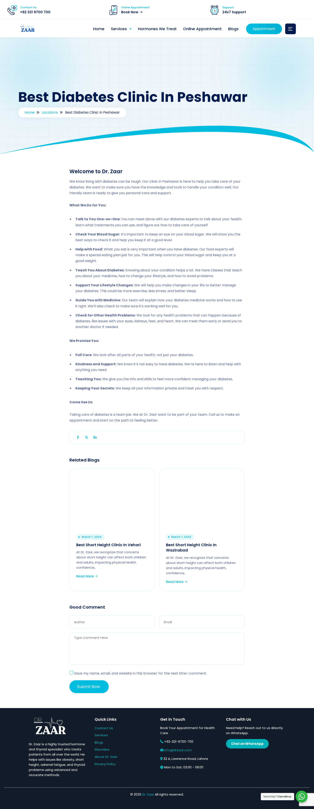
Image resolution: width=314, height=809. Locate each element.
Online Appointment (202, 28)
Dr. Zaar (148, 794)
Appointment (264, 28)
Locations (50, 112)
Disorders (102, 749)
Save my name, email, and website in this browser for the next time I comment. (140, 673)
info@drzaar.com (178, 750)
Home (98, 28)
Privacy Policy (105, 764)
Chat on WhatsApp (247, 743)
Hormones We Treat (157, 28)
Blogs (233, 28)
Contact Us (104, 728)
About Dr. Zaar (106, 756)
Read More (85, 576)
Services (119, 28)
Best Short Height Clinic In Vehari (108, 544)
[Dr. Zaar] (26, 29)
